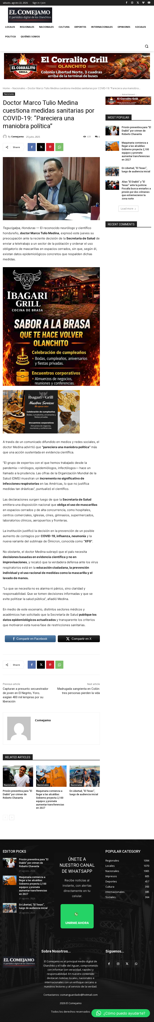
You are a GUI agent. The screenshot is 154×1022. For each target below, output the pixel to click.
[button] (146, 46)
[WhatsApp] (59, 147)
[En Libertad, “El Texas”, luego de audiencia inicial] (85, 776)
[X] (138, 3)
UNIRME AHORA (77, 923)
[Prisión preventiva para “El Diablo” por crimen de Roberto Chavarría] (18, 776)
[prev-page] (5, 817)
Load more (127, 208)
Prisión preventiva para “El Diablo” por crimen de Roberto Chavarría (17, 794)
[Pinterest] (50, 147)
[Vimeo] (143, 3)
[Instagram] (132, 3)
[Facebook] (126, 3)
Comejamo (17, 136)
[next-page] (11, 817)
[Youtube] (149, 3)
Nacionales (18, 88)
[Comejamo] (5, 137)
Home (6, 88)
